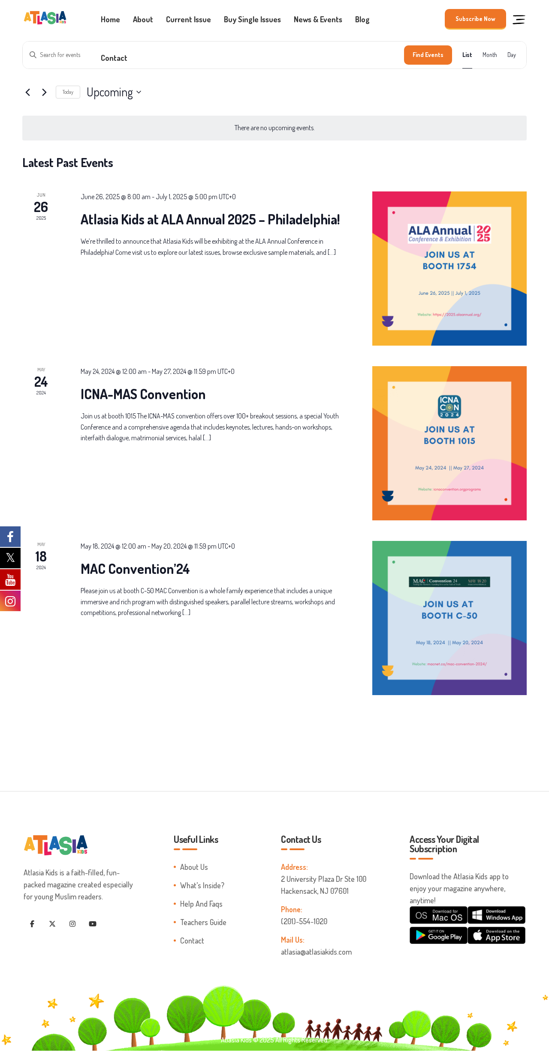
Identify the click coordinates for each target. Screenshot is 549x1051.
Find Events (428, 54)
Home (110, 19)
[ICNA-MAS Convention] (449, 443)
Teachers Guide (203, 922)
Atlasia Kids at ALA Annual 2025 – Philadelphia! (210, 219)
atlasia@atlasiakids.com (316, 951)
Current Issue (188, 19)
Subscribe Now (475, 18)
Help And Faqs (201, 903)
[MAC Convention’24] (449, 618)
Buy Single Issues (252, 19)
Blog (362, 19)
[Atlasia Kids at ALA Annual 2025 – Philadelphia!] (449, 268)
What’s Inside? (202, 885)
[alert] (274, 128)
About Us (194, 867)
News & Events (318, 19)
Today (68, 92)
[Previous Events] (27, 92)
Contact (114, 58)
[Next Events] (44, 92)
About (143, 19)
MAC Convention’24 (135, 568)
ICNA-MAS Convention (143, 394)
